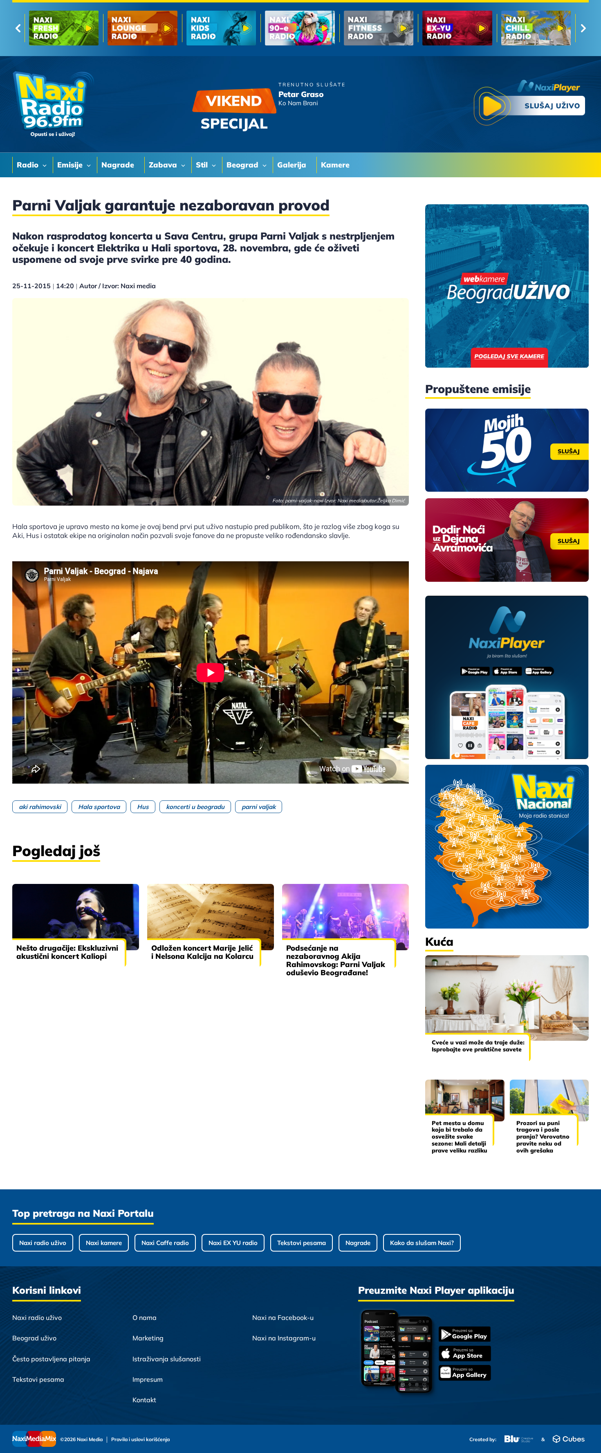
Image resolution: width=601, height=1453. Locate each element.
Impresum (147, 1379)
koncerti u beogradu (195, 807)
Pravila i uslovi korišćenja (140, 1439)
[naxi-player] (507, 678)
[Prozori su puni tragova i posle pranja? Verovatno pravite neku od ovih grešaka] (549, 1100)
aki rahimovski (40, 807)
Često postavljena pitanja (51, 1359)
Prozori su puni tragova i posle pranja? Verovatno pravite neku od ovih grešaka (543, 1136)
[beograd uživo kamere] (507, 286)
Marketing (148, 1338)
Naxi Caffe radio (165, 1243)
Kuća (439, 941)
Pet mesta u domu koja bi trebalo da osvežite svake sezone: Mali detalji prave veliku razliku (459, 1136)
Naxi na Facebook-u (283, 1317)
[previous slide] (17, 28)
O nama (144, 1317)
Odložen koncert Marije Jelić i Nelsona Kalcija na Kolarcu (202, 952)
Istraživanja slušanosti (166, 1359)
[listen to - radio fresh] (64, 28)
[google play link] (465, 1334)
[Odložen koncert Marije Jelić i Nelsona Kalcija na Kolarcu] (210, 917)
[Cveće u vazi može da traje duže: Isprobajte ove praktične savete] (507, 998)
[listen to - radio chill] (536, 28)
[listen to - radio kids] (221, 28)
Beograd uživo (34, 1338)
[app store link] (465, 1354)
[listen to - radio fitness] (378, 28)
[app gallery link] (465, 1374)
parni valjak (259, 807)
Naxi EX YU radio (233, 1243)
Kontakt (144, 1400)
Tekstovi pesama (301, 1243)
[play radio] (529, 104)
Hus (143, 807)
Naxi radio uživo (42, 1243)
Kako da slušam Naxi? (422, 1243)
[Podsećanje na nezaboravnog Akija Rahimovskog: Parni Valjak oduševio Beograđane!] (345, 917)
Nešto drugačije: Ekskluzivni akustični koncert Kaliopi (67, 952)
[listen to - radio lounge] (142, 28)
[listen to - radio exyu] (457, 28)
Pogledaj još (56, 850)
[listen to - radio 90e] (300, 28)
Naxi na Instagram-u (284, 1338)
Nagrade (357, 1243)
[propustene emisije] (507, 450)
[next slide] (583, 28)
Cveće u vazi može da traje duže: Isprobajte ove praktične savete (478, 1046)
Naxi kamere (104, 1243)
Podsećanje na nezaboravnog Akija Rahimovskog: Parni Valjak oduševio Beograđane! (335, 960)
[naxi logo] (53, 104)
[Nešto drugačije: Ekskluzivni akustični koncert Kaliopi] (75, 917)
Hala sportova (99, 807)
